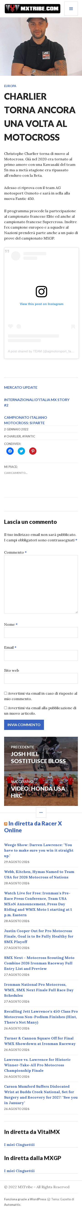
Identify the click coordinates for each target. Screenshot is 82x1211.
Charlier (13, 436)
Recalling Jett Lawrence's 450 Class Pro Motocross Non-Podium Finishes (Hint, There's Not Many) (41, 1016)
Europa (10, 86)
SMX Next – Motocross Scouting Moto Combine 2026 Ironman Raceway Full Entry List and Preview (39, 963)
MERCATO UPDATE (20, 387)
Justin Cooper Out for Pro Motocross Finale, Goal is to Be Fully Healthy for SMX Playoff (38, 936)
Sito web (11, 670)
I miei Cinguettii (19, 1144)
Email (10, 647)
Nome (11, 624)
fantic (29, 436)
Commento (15, 552)
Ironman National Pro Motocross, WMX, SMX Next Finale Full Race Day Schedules (39, 990)
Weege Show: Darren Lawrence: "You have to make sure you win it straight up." (38, 850)
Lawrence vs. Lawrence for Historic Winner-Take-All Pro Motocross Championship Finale (37, 1065)
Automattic (12, 1204)
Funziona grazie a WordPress (25, 1199)
